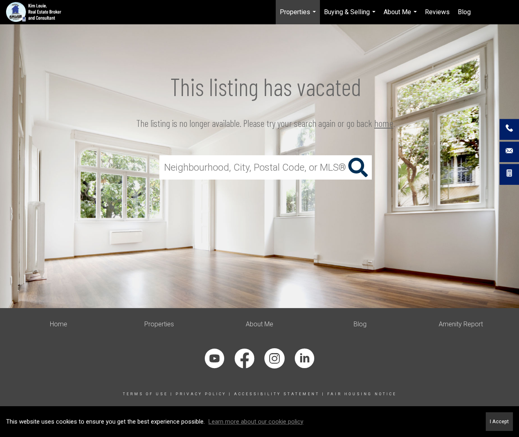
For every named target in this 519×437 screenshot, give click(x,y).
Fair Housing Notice (362, 394)
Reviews (437, 12)
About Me (401, 16)
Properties (299, 16)
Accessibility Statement (277, 394)
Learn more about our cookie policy (255, 421)
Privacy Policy (201, 394)
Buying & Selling (350, 16)
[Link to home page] (38, 12)
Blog (464, 12)
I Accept (499, 421)
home (383, 123)
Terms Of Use (145, 394)
